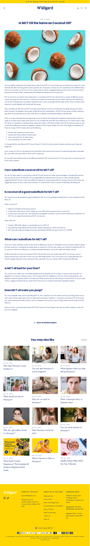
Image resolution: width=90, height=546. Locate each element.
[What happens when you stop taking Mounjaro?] (73, 354)
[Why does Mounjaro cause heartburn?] (16, 353)
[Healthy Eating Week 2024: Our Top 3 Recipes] (73, 446)
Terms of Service (48, 509)
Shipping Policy (48, 496)
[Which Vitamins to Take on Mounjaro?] (45, 445)
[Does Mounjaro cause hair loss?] (45, 416)
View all (83, 340)
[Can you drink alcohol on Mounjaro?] (73, 415)
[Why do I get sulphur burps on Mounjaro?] (16, 416)
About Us (46, 519)
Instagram (14, 310)
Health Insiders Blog (50, 513)
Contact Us (47, 516)
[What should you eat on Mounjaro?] (16, 384)
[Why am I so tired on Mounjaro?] (45, 385)
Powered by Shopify (45, 540)
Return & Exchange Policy (51, 503)
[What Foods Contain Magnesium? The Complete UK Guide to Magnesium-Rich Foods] (16, 447)
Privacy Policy (48, 499)
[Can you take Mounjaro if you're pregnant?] (45, 354)
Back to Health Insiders (47, 322)
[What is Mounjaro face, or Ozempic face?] (73, 385)
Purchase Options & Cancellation (53, 506)
